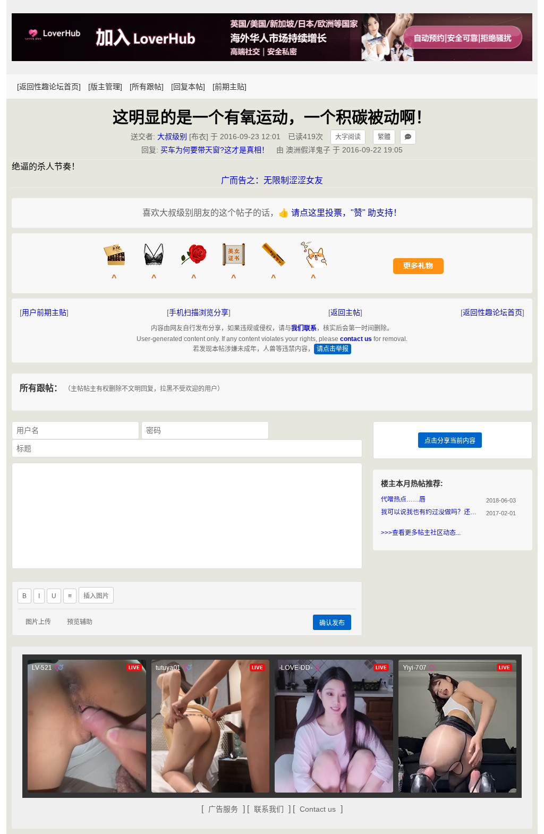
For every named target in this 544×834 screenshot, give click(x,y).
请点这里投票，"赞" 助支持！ (346, 212)
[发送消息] (408, 137)
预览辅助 (79, 622)
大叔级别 (172, 136)
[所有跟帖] (147, 86)
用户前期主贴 (44, 312)
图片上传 (38, 622)
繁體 (384, 137)
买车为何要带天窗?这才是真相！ (214, 150)
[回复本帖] (188, 86)
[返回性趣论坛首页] (49, 86)
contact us (356, 339)
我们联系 (304, 328)
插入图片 (96, 596)
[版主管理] (105, 86)
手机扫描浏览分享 (198, 312)
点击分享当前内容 (449, 441)
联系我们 (269, 809)
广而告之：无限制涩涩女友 (272, 180)
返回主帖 (345, 312)
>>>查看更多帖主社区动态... (421, 533)
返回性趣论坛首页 (492, 312)
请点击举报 (332, 349)
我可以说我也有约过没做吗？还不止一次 (431, 512)
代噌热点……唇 (403, 499)
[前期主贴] (229, 86)
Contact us (318, 809)
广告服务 (223, 809)
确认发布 (332, 623)
